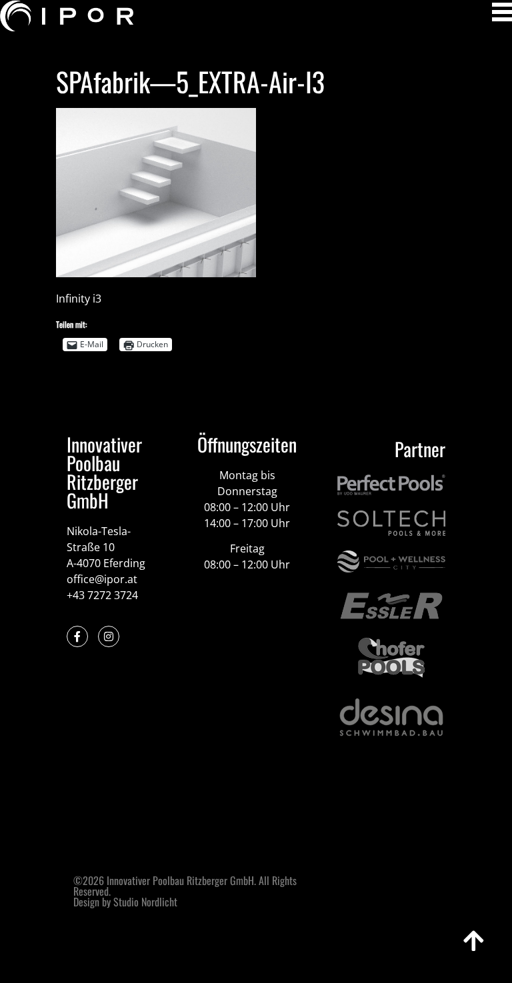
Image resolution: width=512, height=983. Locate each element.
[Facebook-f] (77, 636)
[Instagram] (108, 636)
